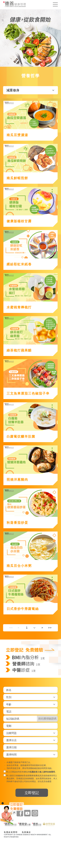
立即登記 (32, 793)
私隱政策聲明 (11, 832)
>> (50, 627)
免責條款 (26, 832)
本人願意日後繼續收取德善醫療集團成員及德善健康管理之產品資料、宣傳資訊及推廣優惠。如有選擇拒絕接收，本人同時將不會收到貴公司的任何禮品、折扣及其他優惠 (31, 778)
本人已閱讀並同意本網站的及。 (31, 772)
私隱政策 (33, 772)
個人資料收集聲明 (47, 772)
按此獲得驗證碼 (47, 718)
